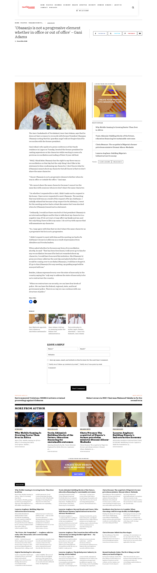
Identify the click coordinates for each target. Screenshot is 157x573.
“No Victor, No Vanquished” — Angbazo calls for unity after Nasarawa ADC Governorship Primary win (34, 534)
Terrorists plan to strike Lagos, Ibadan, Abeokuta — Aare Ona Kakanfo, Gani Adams (76, 330)
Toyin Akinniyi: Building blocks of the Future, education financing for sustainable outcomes (115, 137)
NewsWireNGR (22, 41)
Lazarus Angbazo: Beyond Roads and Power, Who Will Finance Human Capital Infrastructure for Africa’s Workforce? (78, 511)
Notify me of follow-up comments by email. (63, 364)
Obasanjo (117, 162)
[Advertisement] (78, 60)
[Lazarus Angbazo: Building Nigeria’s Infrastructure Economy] (127, 419)
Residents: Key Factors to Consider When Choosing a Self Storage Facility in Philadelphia (121, 510)
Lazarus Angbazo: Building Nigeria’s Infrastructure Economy (111, 154)
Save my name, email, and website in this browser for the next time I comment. (79, 360)
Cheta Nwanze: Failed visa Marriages (117, 532)
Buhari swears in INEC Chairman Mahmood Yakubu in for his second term (114, 399)
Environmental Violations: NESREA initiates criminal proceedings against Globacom (40, 399)
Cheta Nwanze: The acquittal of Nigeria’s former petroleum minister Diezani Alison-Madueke (116, 145)
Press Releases (53, 429)
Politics (24, 23)
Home (17, 23)
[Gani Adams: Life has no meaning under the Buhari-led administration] (57, 319)
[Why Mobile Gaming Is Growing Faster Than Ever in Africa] (29, 419)
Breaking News (85, 429)
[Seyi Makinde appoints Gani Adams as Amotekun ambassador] (37, 319)
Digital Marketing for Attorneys (28, 552)
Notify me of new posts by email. (91, 364)
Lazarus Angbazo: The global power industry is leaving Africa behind (77, 553)
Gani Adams (104, 162)
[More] (140, 33)
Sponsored (18, 429)
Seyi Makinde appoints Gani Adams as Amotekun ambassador (37, 329)
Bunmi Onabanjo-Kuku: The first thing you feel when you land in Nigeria (121, 553)
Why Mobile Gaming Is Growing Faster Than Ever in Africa (28, 435)
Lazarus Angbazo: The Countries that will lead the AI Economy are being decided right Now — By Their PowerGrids (78, 534)
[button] (133, 7)
